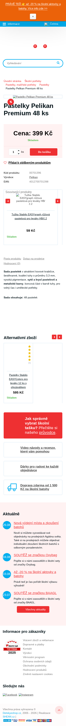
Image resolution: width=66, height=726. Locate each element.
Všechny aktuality (35, 609)
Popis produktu (12, 258)
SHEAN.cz (9, 716)
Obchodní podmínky (34, 665)
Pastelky (44, 84)
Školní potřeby (33, 81)
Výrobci (27, 652)
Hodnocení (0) (12, 263)
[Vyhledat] (58, 63)
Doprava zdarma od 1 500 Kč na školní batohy (38, 487)
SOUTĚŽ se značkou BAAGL (35, 593)
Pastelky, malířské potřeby (21, 84)
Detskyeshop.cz (12, 712)
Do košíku (44, 151)
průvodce (47, 432)
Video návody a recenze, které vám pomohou (38, 449)
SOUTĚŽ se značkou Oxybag (35, 555)
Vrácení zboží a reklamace (38, 640)
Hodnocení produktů (35, 669)
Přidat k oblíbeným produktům (29, 162)
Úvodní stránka (12, 81)
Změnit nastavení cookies (38, 674)
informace (14, 23)
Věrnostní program (34, 657)
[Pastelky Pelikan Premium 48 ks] (33, 96)
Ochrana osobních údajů (37, 661)
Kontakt (27, 648)
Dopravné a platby (33, 644)
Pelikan (33, 177)
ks (22, 151)
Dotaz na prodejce (33, 258)
